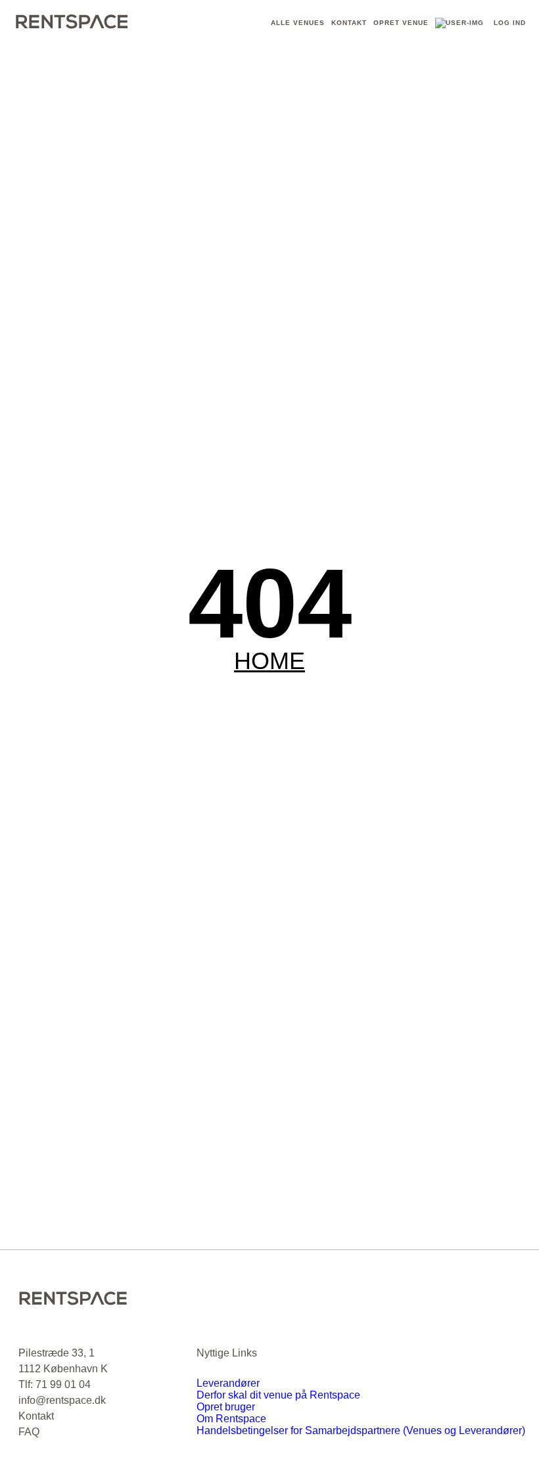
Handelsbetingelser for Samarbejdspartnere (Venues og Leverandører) (361, 1430)
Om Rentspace (231, 1418)
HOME (269, 660)
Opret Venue (401, 22)
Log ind (510, 22)
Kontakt (349, 22)
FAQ (28, 1431)
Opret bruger (226, 1406)
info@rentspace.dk (62, 1400)
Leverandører (228, 1383)
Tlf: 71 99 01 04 (54, 1384)
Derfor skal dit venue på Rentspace (278, 1395)
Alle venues (298, 22)
